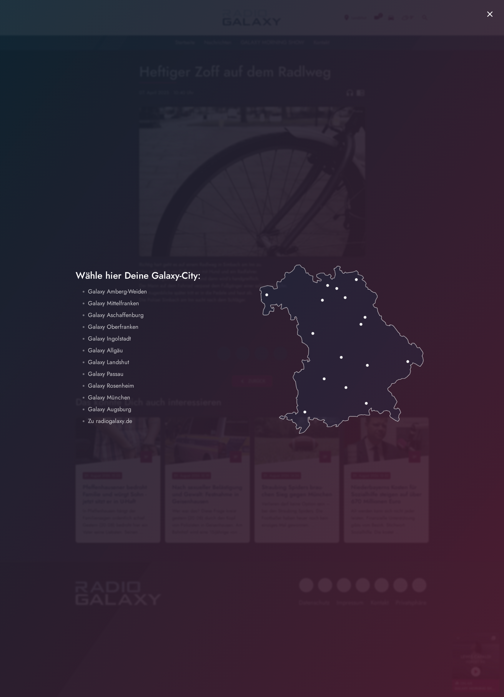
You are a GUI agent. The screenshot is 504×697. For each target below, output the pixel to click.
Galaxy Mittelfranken (113, 303)
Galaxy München (109, 397)
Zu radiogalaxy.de (110, 421)
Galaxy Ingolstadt (109, 338)
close (490, 14)
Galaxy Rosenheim (111, 385)
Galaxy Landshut (108, 362)
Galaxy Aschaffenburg (116, 315)
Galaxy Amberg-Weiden (117, 291)
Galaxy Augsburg (109, 409)
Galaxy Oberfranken (113, 327)
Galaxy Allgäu (105, 350)
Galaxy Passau (106, 374)
